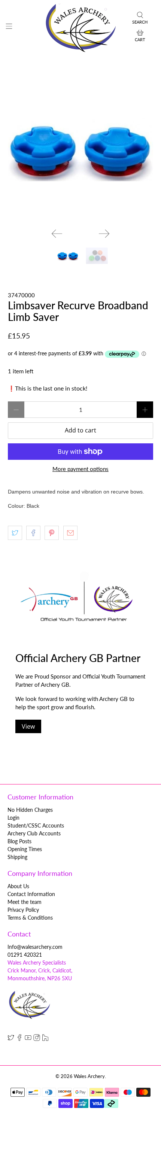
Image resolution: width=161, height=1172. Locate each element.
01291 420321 (24, 954)
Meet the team (24, 902)
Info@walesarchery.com (35, 947)
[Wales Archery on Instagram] (36, 1039)
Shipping (17, 857)
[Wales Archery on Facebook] (19, 1039)
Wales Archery (89, 1076)
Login (13, 817)
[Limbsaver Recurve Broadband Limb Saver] (81, 150)
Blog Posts (19, 841)
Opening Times (24, 849)
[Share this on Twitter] (15, 533)
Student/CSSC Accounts (35, 825)
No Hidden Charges (30, 810)
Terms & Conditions (30, 917)
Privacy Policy (23, 910)
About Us (18, 886)
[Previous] (57, 233)
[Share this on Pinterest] (52, 533)
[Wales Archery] (80, 27)
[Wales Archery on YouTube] (28, 1039)
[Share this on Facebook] (33, 533)
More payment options (80, 468)
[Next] (104, 233)
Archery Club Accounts (34, 833)
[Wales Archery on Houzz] (45, 1039)
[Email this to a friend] (70, 533)
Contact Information (31, 894)
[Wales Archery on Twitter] (10, 1039)
